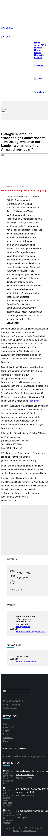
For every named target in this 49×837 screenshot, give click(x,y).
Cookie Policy (29, 830)
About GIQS (8, 727)
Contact (38, 57)
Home (3, 109)
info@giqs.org (10, 708)
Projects (6, 731)
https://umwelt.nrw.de (26, 661)
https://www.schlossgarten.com (30, 631)
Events (4, 111)
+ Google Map (23, 626)
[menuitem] (40, 65)
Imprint (38, 828)
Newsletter (8, 737)
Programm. (34, 401)
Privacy (16, 830)
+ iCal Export (16, 590)
